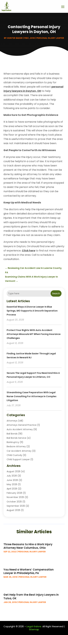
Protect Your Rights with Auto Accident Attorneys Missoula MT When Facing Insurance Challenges (34, 334)
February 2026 (14, 493)
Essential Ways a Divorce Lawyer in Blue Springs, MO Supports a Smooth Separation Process (32, 310)
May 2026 (12, 484)
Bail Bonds (12, 433)
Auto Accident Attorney (20, 429)
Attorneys (12, 420)
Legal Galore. (34, 626)
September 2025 (16, 505)
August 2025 (13, 510)
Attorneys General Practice (22, 425)
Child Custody (14, 455)
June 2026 (12, 480)
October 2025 (14, 501)
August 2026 (13, 471)
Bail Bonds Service (16, 438)
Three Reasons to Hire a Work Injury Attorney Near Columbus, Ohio (27, 546)
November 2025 (15, 497)
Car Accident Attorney (19, 450)
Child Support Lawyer (18, 459)
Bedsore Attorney (16, 446)
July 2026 (12, 475)
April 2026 (12, 488)
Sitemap (34, 629)
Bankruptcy (13, 442)
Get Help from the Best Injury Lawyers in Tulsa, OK (31, 596)
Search (56, 293)
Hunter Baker (15, 38)
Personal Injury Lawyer (50, 38)
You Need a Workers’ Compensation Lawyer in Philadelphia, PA (28, 571)
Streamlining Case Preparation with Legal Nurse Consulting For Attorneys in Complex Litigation (31, 396)
